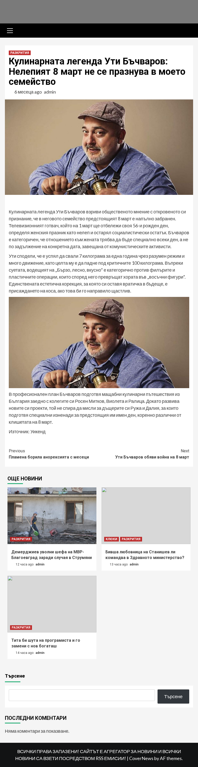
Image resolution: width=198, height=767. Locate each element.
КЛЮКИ (111, 539)
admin (50, 92)
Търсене (15, 675)
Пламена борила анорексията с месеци (49, 454)
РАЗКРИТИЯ (19, 53)
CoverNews (141, 758)
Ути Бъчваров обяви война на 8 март (152, 454)
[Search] (187, 31)
